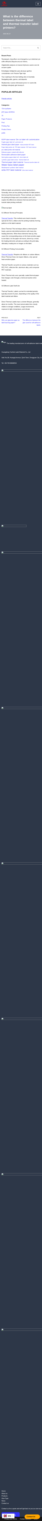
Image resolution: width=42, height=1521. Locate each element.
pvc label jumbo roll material (11, 150)
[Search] (38, 47)
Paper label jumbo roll (8, 147)
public (3, 133)
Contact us (5, 1503)
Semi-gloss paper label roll (10, 157)
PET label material (31, 147)
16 (2, 115)
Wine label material (27, 170)
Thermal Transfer (7, 218)
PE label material (20, 147)
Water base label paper (13, 165)
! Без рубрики (6, 108)
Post (3, 122)
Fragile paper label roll (8, 142)
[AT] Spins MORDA (8, 112)
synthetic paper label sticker (10, 160)
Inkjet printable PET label (27, 144)
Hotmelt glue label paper (10, 144)
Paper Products (7, 119)
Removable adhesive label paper (13, 155)
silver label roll (24, 157)
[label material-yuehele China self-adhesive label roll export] (5, 3)
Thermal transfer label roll (31, 162)
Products (5, 1496)
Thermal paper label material (12, 162)
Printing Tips (6, 126)
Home (4, 1491)
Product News (6, 129)
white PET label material (11, 170)
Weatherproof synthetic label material (12, 167)
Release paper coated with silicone (13, 152)
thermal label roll (24, 160)
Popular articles (7, 98)
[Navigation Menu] (38, 4)
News (3, 1501)
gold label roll (19, 142)
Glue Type (5, 1498)
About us (4, 1493)
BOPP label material (8, 139)
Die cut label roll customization (27, 139)
